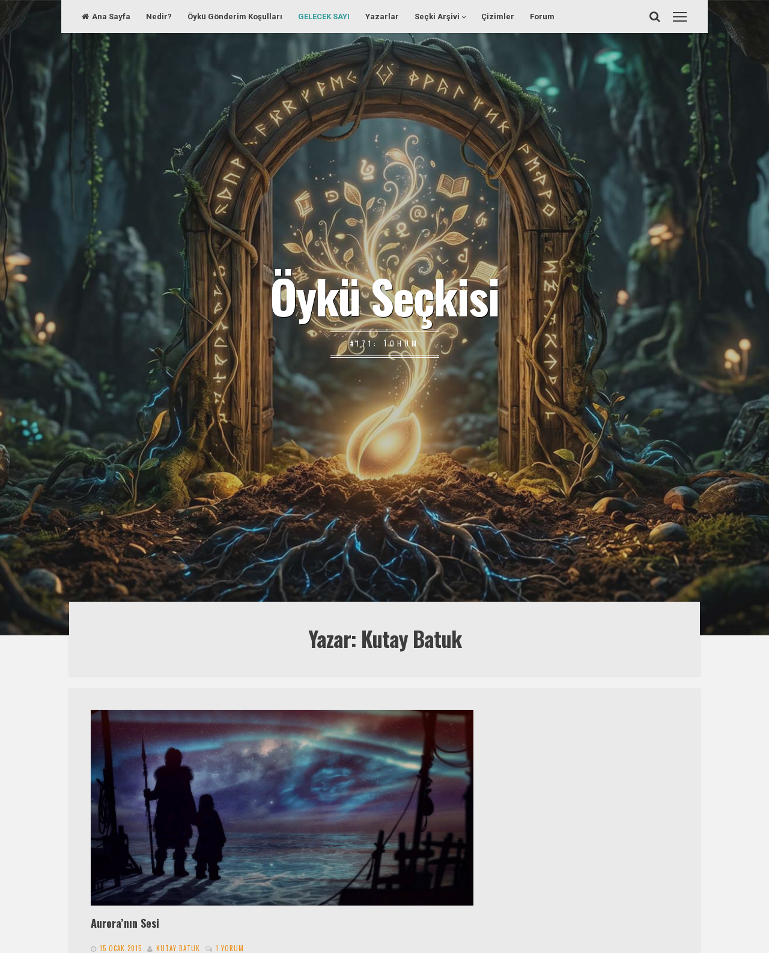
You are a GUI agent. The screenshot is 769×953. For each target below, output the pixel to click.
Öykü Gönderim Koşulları (234, 16)
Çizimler (497, 16)
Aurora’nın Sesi (125, 923)
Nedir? (159, 16)
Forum (542, 16)
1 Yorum (230, 948)
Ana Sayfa (111, 16)
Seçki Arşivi (437, 16)
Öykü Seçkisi (384, 295)
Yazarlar (382, 16)
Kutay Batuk (178, 948)
